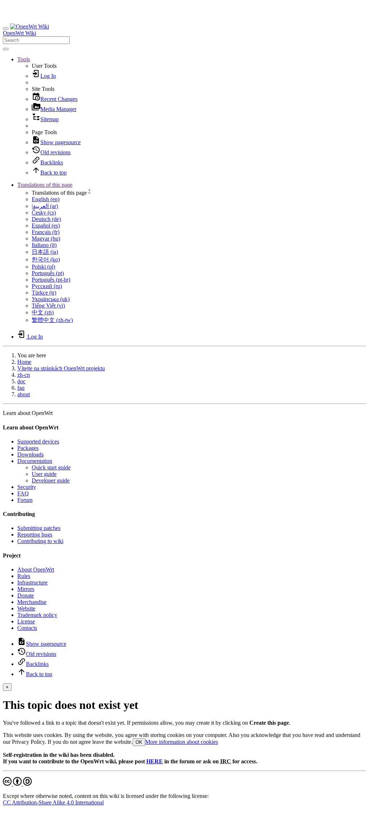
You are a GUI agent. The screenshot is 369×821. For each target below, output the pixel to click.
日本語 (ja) (45, 252)
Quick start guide (51, 467)
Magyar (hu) (46, 238)
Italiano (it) (44, 245)
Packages (28, 448)
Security (26, 487)
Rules (23, 576)
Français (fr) (45, 232)
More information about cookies (181, 742)
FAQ (23, 493)
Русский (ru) (47, 286)
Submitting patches (39, 528)
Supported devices (38, 441)
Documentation (34, 461)
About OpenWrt (35, 569)
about (23, 394)
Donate (25, 595)
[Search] (6, 49)
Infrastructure (32, 582)
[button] (23, 59)
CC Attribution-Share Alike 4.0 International (53, 802)
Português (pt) (48, 273)
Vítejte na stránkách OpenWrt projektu (61, 368)
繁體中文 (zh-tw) (52, 320)
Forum (24, 500)
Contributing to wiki (40, 541)
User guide (44, 474)
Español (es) (46, 225)
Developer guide (51, 480)
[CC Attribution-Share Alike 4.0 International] (17, 784)
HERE (154, 761)
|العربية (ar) (45, 206)
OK (138, 742)
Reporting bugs (34, 534)
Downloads (30, 454)
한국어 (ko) (46, 259)
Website (26, 608)
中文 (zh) (43, 312)
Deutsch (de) (46, 219)
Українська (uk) (51, 299)
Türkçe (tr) (44, 293)
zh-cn (23, 375)
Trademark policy (37, 615)
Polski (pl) (43, 267)
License (26, 621)
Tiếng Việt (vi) (48, 306)
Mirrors (25, 589)
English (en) (45, 199)
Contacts (27, 628)
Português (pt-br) (51, 280)
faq (21, 388)
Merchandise (31, 602)
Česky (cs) (44, 212)
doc (21, 381)
